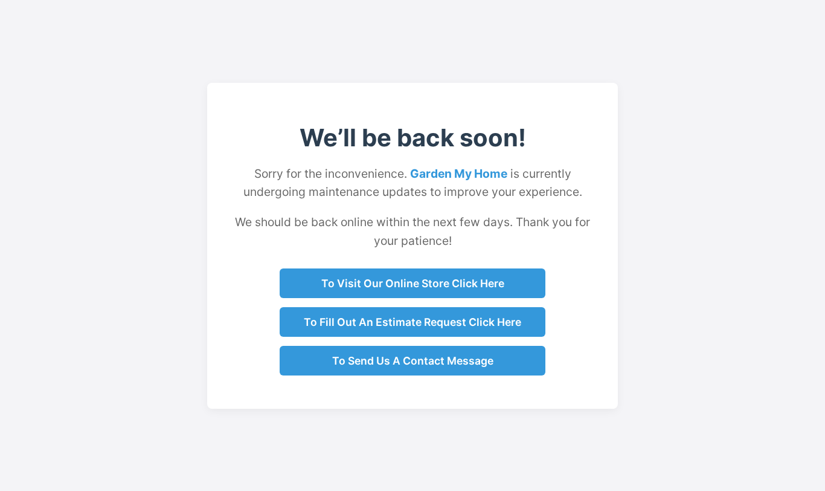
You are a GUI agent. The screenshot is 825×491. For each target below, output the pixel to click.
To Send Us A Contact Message (412, 360)
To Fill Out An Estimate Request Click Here (412, 322)
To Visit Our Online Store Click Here (412, 283)
